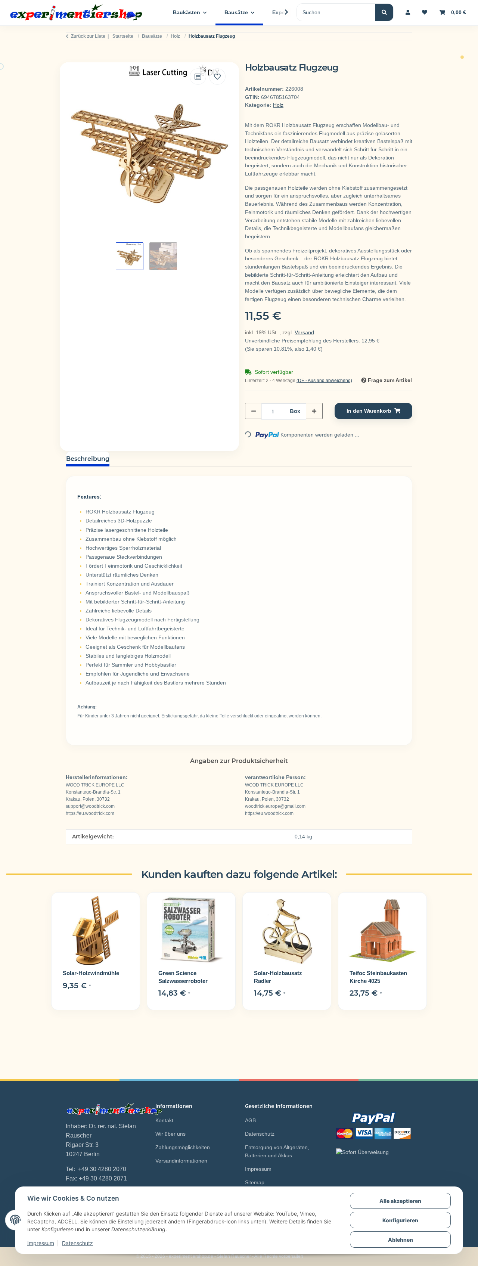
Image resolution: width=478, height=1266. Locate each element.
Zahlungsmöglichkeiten (182, 1147)
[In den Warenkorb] (72, 58)
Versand (304, 332)
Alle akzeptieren (400, 1201)
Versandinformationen (181, 1161)
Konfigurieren (400, 1220)
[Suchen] (384, 12)
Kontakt (164, 1120)
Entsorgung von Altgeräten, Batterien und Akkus (277, 1151)
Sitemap (254, 1182)
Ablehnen (400, 1239)
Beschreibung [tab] (87, 458)
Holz (278, 105)
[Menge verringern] (253, 411)
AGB (250, 1120)
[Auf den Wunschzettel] (217, 76)
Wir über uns (170, 1134)
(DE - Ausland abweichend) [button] (324, 380)
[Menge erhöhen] (314, 411)
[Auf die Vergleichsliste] (198, 76)
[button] (408, 12)
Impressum (40, 1243)
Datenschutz (77, 1243)
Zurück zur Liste (88, 36)
